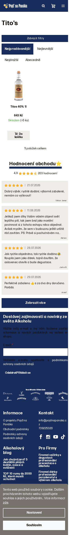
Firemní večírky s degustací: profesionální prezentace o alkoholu (50, 460)
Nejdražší (11, 60)
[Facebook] (40, 436)
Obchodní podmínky (16, 429)
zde (5, 503)
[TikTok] (62, 436)
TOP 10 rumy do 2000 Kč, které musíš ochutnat (17, 476)
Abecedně (32, 60)
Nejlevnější (45, 49)
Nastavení (34, 513)
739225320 (46, 428)
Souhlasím (34, 525)
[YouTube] (55, 436)
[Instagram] (48, 436)
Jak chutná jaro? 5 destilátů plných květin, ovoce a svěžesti (15, 463)
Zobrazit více (35, 303)
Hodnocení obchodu (32, 164)
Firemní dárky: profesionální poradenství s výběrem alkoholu (50, 476)
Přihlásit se (23, 372)
